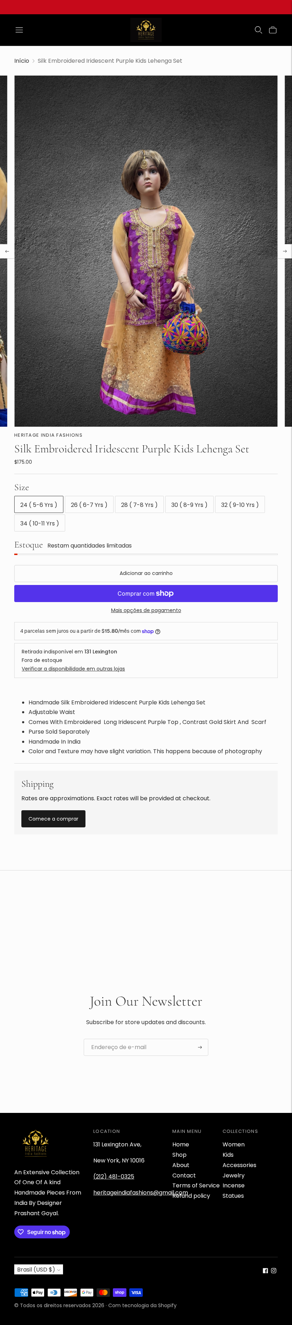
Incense (234, 1185)
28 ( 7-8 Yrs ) (139, 505)
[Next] (285, 251)
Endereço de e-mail (115, 1039)
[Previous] (7, 251)
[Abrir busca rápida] (259, 30)
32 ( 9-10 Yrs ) (240, 505)
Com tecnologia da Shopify (142, 1305)
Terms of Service (196, 1185)
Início (21, 61)
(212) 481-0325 (113, 1176)
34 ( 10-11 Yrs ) (39, 523)
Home (180, 1144)
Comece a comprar (53, 818)
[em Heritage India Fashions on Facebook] (265, 1271)
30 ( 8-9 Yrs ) (189, 505)
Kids (228, 1155)
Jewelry (234, 1175)
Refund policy (191, 1196)
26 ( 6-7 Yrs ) (89, 505)
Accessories (239, 1165)
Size (21, 487)
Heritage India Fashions (48, 435)
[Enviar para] (200, 1047)
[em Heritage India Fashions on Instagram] (273, 1271)
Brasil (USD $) (36, 1269)
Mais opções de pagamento (146, 610)
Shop (179, 1155)
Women (234, 1144)
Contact (184, 1175)
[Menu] (19, 30)
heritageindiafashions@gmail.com (140, 1192)
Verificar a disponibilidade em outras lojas (73, 668)
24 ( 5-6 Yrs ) (38, 505)
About (180, 1165)
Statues (233, 1196)
